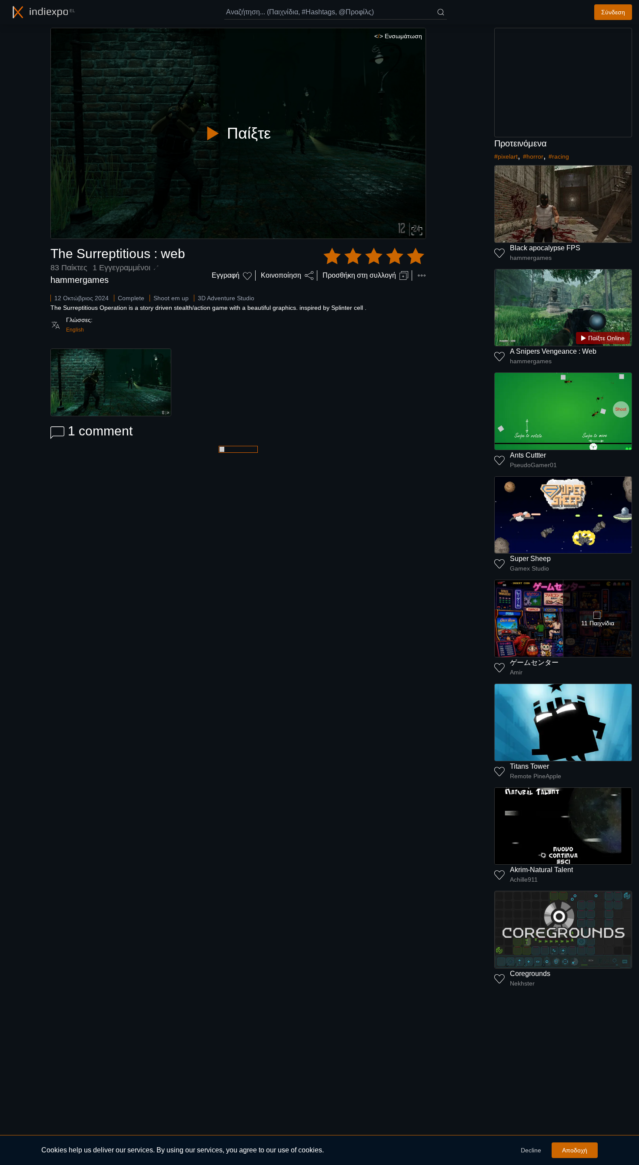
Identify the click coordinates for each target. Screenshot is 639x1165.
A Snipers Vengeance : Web (553, 351)
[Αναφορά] (421, 275)
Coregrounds (530, 973)
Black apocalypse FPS (545, 248)
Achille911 (524, 879)
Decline (531, 1150)
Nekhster (522, 983)
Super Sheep (530, 558)
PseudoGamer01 (533, 464)
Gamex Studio (529, 568)
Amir (516, 672)
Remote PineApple (535, 776)
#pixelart (506, 156)
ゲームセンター (534, 662)
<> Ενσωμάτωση (398, 36)
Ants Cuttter (528, 455)
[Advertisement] (563, 82)
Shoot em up (171, 298)
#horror (533, 156)
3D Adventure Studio (226, 298)
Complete (131, 298)
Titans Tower (529, 766)
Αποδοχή (574, 1150)
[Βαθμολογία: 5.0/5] (374, 256)
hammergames (79, 280)
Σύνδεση (613, 12)
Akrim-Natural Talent (541, 869)
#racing (559, 156)
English (75, 330)
